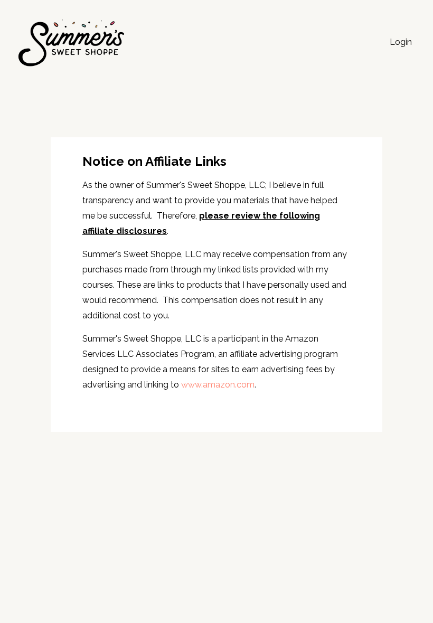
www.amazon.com (218, 385)
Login (401, 42)
